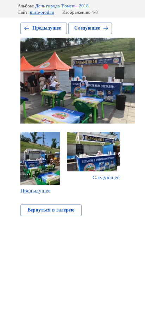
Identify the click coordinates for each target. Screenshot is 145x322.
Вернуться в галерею (51, 210)
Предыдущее (46, 28)
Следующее (87, 28)
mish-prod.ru (42, 12)
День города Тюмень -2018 (62, 5)
